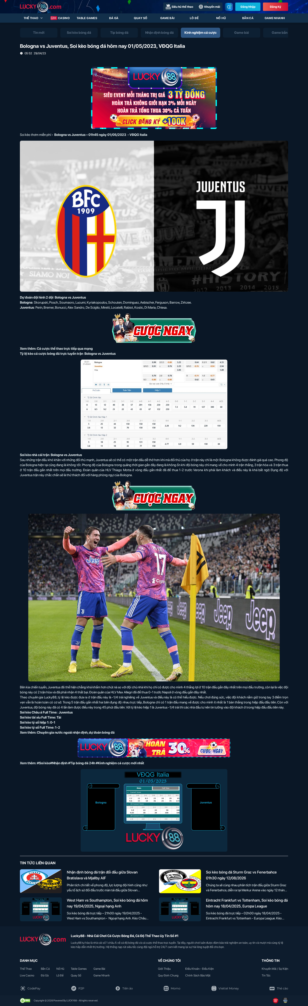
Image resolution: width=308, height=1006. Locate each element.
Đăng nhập (248, 6)
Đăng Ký (275, 6)
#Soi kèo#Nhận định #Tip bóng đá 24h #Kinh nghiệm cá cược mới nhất (90, 763)
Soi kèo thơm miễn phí (35, 135)
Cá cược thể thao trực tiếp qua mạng (65, 349)
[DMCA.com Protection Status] (25, 1000)
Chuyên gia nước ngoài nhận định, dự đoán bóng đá (76, 732)
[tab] (39, 33)
